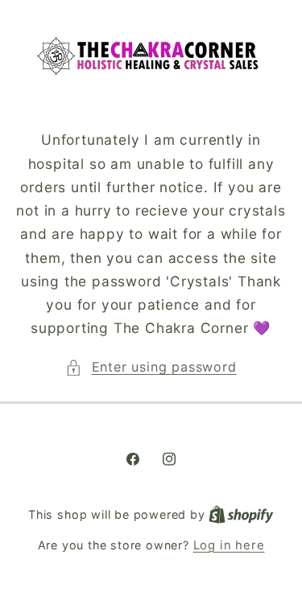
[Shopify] (241, 515)
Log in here (229, 545)
